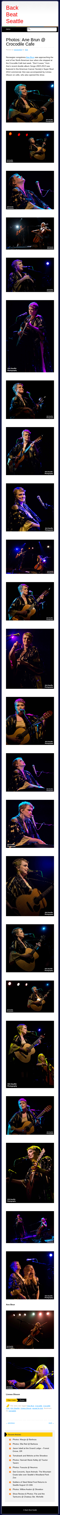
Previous (10, 1423)
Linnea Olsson (26, 1408)
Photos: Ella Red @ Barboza (25, 1444)
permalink (12, 1411)
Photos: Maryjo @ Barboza (24, 1439)
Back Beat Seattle (14, 14)
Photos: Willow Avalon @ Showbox (28, 1489)
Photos (22, 1400)
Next (51, 1423)
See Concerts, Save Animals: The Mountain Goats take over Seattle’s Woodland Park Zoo (32, 1475)
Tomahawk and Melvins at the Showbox (30, 1456)
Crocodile (38, 1406)
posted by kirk (37, 1408)
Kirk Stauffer (15, 1408)
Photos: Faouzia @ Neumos (25, 1467)
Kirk (26, 50)
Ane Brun (30, 57)
